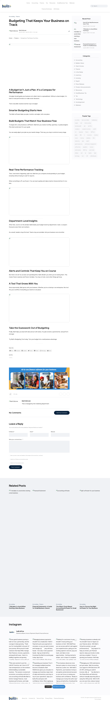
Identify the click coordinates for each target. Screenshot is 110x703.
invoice (76, 138)
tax (85, 153)
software (76, 153)
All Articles (56, 9)
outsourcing (77, 141)
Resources (52, 3)
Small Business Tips (62, 3)
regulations (85, 147)
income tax (89, 135)
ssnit (82, 153)
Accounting (35, 3)
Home (28, 3)
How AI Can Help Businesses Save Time (90, 23)
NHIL (94, 138)
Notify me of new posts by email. (17, 463)
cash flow (90, 126)
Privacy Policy (48, 698)
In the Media (79, 72)
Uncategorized (80, 102)
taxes (95, 153)
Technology (79, 99)
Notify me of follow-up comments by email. (19, 459)
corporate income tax (86, 129)
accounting (77, 120)
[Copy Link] (69, 31)
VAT (87, 156)
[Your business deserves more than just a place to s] (67, 672)
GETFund (93, 132)
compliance (77, 129)
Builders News (80, 63)
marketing (88, 138)
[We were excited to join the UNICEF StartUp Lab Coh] (19, 672)
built (81, 123)
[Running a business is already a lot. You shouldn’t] (90, 649)
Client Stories (80, 66)
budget (62, 96)
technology (77, 156)
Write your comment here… (16, 439)
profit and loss (77, 147)
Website (53, 431)
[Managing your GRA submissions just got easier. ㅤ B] (90, 672)
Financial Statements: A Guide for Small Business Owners (42, 607)
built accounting (87, 123)
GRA (81, 135)
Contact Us (32, 698)
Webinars (72, 3)
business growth (78, 126)
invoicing (82, 138)
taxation (90, 153)
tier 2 (83, 156)
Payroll (77, 81)
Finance (42, 3)
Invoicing (78, 78)
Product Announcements (83, 87)
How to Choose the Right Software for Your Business (89, 607)
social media (91, 150)
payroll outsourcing (78, 144)
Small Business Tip (81, 93)
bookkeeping (94, 120)
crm (75, 132)
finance (86, 132)
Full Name (11, 431)
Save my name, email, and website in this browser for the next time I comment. (26, 455)
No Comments (15, 413)
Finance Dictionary (47, 9)
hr (84, 135)
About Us (24, 698)
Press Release (80, 84)
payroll (87, 141)
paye (83, 141)
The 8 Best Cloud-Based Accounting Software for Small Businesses (66, 608)
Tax (47, 3)
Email (31, 431)
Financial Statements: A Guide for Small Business (90, 44)
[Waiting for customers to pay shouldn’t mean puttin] (67, 649)
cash (85, 126)
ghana (76, 135)
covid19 (94, 129)
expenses (81, 132)
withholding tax (93, 156)
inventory (78, 75)
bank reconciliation (85, 120)
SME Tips (85, 150)
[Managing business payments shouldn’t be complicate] (43, 649)
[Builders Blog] (6, 5)
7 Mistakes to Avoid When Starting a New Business (17, 607)
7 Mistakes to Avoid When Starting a (90, 29)
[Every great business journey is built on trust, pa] (19, 649)
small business (78, 150)
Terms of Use (40, 698)
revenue (91, 147)
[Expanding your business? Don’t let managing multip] (43, 672)
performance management (90, 144)
